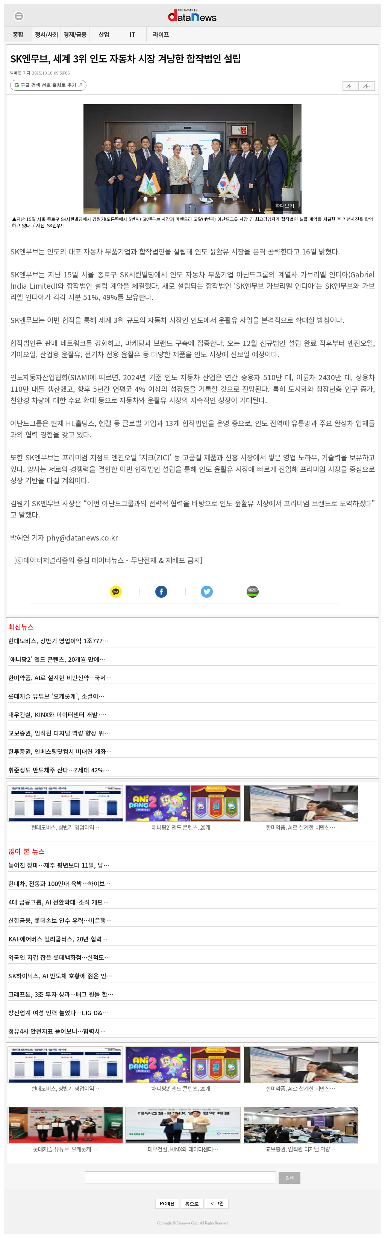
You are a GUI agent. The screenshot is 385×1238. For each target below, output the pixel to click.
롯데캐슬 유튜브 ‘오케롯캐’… (65, 1149)
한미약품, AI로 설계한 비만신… (300, 827)
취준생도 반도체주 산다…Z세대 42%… (58, 769)
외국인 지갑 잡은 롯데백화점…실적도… (59, 957)
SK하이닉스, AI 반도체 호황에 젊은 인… (60, 975)
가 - (366, 86)
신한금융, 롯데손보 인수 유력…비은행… (60, 920)
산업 (104, 34)
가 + (350, 86)
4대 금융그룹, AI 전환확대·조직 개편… (58, 901)
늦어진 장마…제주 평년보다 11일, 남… (58, 864)
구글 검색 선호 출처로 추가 (48, 85)
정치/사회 (46, 34)
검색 (289, 1177)
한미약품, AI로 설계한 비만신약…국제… (60, 677)
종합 (18, 34)
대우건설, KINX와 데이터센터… (183, 1149)
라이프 (161, 34)
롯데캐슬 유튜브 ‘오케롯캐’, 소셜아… (56, 695)
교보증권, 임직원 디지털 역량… (300, 1149)
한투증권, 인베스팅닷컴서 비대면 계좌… (60, 751)
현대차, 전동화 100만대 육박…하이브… (59, 883)
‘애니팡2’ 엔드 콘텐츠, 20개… (182, 827)
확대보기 (284, 206)
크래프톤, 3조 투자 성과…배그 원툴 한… (60, 994)
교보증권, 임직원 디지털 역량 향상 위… (59, 732)
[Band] (252, 591)
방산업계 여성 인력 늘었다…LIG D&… (58, 1012)
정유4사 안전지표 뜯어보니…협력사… (57, 1030)
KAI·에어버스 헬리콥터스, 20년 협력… (58, 938)
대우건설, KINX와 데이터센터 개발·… (57, 714)
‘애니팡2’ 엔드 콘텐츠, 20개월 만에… (56, 659)
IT (132, 34)
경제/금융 (75, 34)
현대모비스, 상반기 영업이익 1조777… (58, 640)
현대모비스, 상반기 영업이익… (65, 827)
